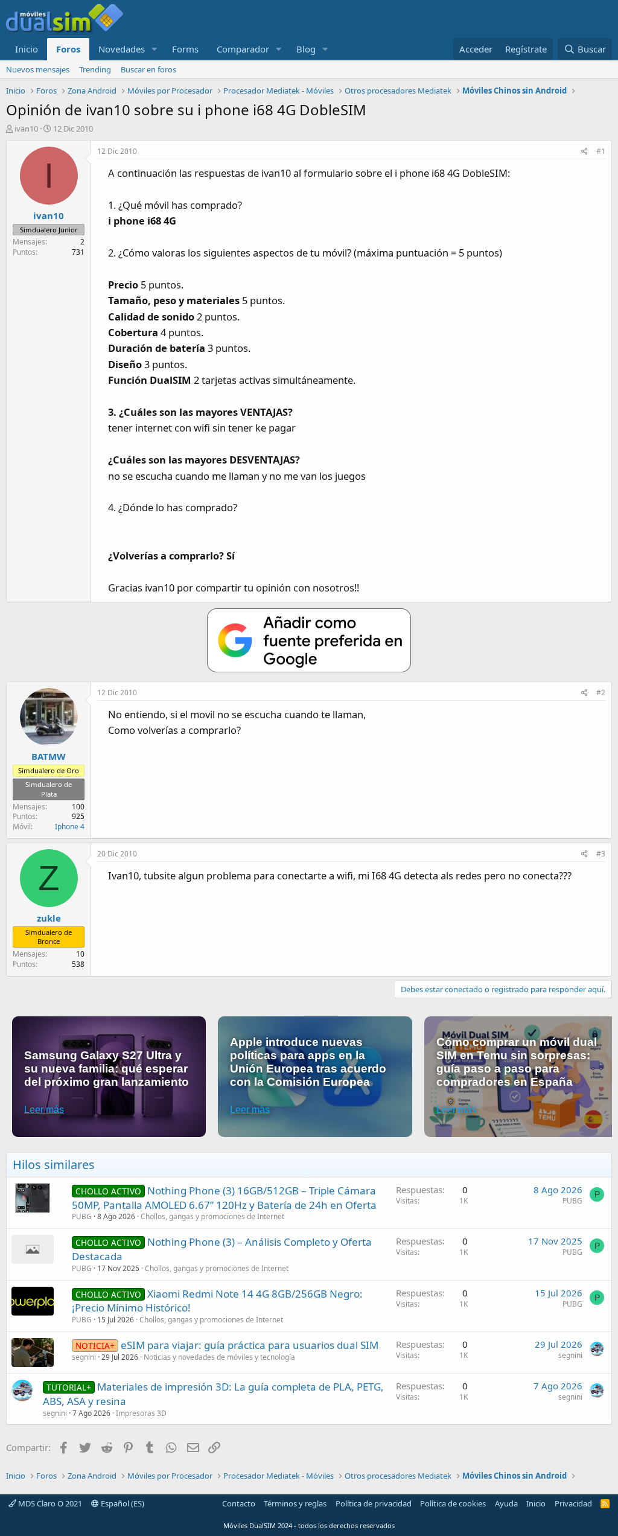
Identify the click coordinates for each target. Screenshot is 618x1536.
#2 (600, 692)
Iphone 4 (69, 826)
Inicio (26, 49)
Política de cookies (453, 1503)
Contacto (238, 1503)
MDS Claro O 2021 (49, 1503)
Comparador (243, 49)
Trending (95, 69)
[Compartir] (584, 152)
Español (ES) (121, 1503)
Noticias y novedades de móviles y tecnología (219, 1357)
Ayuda (506, 1503)
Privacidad (573, 1503)
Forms (185, 49)
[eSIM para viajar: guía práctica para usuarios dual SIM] (32, 1352)
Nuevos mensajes (37, 69)
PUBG (82, 1216)
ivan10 (26, 128)
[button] (154, 49)
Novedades (121, 49)
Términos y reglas (295, 1503)
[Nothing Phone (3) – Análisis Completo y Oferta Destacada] (32, 1249)
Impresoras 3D (141, 1413)
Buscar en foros (148, 69)
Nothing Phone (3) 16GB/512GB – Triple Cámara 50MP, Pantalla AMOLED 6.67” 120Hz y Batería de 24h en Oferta (224, 1198)
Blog (306, 49)
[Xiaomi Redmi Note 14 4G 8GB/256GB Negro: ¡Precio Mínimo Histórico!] (32, 1301)
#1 (600, 151)
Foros (68, 49)
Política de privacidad (374, 1503)
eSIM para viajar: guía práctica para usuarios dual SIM (249, 1345)
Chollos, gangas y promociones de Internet (212, 1216)
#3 (600, 854)
